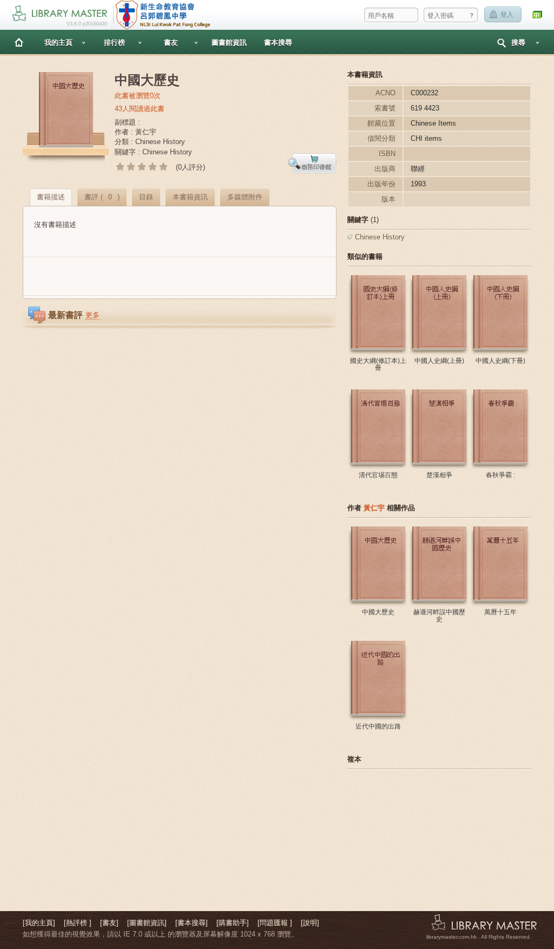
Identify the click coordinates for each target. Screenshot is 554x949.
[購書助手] (232, 923)
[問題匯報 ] (275, 923)
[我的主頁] (39, 923)
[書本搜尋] (191, 923)
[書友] (109, 923)
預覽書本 (312, 163)
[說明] (310, 923)
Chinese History (380, 237)
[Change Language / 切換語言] (537, 15)
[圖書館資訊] (147, 923)
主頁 (19, 42)
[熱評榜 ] (77, 923)
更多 (92, 315)
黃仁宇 (374, 508)
